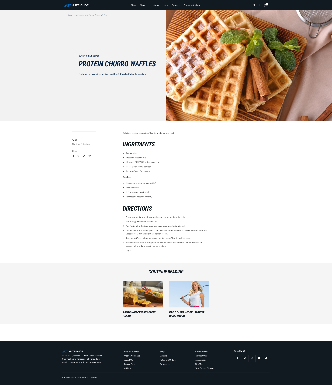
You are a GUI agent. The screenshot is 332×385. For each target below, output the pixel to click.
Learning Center (80, 15)
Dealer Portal (130, 364)
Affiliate (127, 368)
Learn (165, 5)
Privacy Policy (201, 351)
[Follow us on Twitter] (244, 358)
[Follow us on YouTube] (259, 358)
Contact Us (165, 364)
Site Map (199, 364)
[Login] (259, 5)
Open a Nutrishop (192, 5)
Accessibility (201, 360)
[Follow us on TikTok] (266, 358)
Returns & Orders (167, 360)
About (143, 5)
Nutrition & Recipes (89, 56)
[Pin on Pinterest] (78, 156)
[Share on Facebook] (73, 156)
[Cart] (265, 5)
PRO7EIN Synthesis (143, 162)
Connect (176, 5)
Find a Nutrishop (131, 351)
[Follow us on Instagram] (251, 358)
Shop (133, 5)
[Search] (254, 5)
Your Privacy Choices (204, 368)
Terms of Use (201, 356)
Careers (163, 356)
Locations (154, 5)
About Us (128, 360)
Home (69, 15)
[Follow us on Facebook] (237, 358)
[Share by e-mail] (89, 156)
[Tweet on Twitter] (83, 156)
